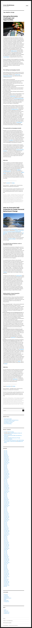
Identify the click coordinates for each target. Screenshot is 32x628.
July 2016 (5, 586)
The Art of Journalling (7, 423)
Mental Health (6, 596)
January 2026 (6, 457)
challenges (8, 195)
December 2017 (6, 573)
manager (7, 401)
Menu (27, 5)
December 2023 (6, 487)
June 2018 (5, 566)
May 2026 (5, 453)
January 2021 (6, 529)
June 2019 (5, 551)
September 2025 (6, 462)
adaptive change (16, 194)
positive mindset (19, 122)
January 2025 (6, 472)
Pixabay (13, 182)
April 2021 (5, 525)
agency (19, 361)
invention (18, 198)
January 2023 (6, 500)
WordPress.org (6, 613)
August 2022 (6, 506)
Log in (5, 609)
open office (11, 140)
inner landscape (18, 400)
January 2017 (6, 580)
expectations (5, 399)
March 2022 (6, 512)
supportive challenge (11, 238)
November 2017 (6, 574)
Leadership (8, 194)
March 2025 (6, 469)
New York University (19, 401)
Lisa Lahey (4, 401)
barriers (8, 398)
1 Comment (12, 202)
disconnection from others (6, 197)
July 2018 (5, 564)
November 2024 (6, 474)
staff (18, 201)
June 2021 (5, 523)
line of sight (21, 198)
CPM (16, 196)
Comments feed (6, 612)
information (12, 198)
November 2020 (6, 531)
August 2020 (6, 535)
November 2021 (6, 517)
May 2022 (5, 510)
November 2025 (6, 460)
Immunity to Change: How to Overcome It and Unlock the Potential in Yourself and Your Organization (13, 231)
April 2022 (6, 511)
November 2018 (6, 560)
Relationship (6, 600)
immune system (19, 275)
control (11, 196)
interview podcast (14, 229)
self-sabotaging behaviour (18, 403)
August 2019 (6, 549)
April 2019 (5, 554)
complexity (16, 195)
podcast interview (15, 402)
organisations (5, 402)
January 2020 (6, 543)
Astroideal (6, 437)
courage (16, 398)
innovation (15, 198)
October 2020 (6, 532)
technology (4, 202)
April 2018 (5, 568)
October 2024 (6, 475)
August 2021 (6, 520)
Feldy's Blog (6, 435)
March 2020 (6, 541)
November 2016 (6, 582)
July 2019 (5, 550)
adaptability (12, 194)
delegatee (18, 398)
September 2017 (6, 576)
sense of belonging (9, 201)
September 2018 (6, 562)
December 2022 (6, 501)
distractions (12, 197)
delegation (21, 398)
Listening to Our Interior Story (9, 421)
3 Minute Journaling (10, 431)
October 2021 (6, 518)
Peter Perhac (8, 386)
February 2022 (6, 513)
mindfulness (14, 401)
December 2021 (6, 516)
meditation (19, 169)
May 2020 (5, 538)
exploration (8, 399)
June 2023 (5, 494)
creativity (18, 196)
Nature (5, 599)
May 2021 (5, 524)
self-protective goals (12, 403)
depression (21, 196)
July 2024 (5, 479)
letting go (5, 363)
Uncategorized (6, 601)
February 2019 (6, 556)
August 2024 (6, 478)
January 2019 (6, 557)
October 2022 (6, 504)
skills (13, 201)
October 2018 (6, 561)
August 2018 (6, 563)
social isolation (16, 201)
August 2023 (6, 492)
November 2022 (6, 503)
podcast (12, 402)
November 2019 (6, 545)
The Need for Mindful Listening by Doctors (11, 420)
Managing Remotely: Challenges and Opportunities (10, 18)
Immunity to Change (13, 400)
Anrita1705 (8, 182)
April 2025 (6, 468)
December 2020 (6, 530)
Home (4, 618)
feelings (11, 399)
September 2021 (6, 519)
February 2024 (6, 485)
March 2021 (6, 526)
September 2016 (6, 585)
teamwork (21, 201)
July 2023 (5, 493)
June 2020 (5, 537)
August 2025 (6, 463)
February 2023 (6, 499)
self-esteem (7, 403)
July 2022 (5, 507)
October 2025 (6, 461)
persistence (8, 402)
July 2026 (5, 450)
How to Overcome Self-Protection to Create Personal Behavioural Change (13, 209)
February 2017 (6, 579)
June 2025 (5, 466)
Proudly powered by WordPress (13, 625)
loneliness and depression (18, 98)
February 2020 (6, 542)
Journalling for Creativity (8, 422)
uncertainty (8, 202)
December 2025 (6, 459)
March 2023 (6, 498)
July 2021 (5, 522)
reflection (19, 402)
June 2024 (5, 480)
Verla (5, 431)
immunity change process (6, 400)
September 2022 (6, 505)
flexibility (4, 198)
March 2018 (6, 569)
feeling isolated (12, 96)
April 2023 (6, 497)
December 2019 (6, 544)
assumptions (21, 349)
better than (13, 337)
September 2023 (6, 491)
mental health (11, 401)
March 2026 (6, 455)
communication (12, 195)
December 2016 (6, 581)
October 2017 (6, 575)
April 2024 (6, 482)
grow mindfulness (8, 198)
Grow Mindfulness (8, 5)
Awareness (6, 594)
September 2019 (6, 548)
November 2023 (6, 488)
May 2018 (5, 567)
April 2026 (6, 454)
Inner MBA (22, 400)
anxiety (20, 194)
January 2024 (6, 486)
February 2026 (6, 456)
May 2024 (5, 481)
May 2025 (5, 467)
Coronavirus (13, 196)
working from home (14, 109)
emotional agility (6, 56)
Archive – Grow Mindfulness (7, 620)
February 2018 (6, 570)
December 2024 (6, 473)
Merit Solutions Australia (7, 622)
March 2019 (6, 555)
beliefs (10, 398)
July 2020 (5, 536)
